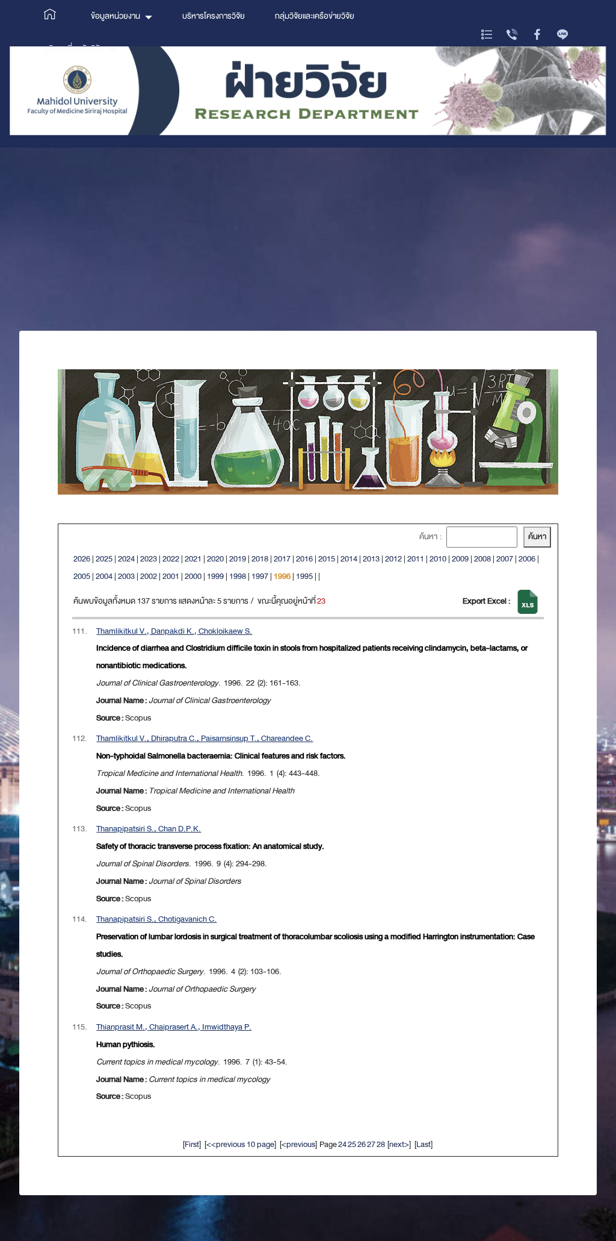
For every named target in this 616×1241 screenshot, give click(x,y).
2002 (148, 576)
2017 (282, 559)
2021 (193, 559)
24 (342, 1144)
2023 (148, 559)
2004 (104, 576)
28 (381, 1144)
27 (371, 1144)
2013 (371, 559)
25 (352, 1144)
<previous (298, 1144)
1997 (259, 576)
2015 (326, 559)
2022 (170, 559)
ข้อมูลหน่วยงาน (115, 16)
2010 (438, 559)
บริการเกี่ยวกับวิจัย (74, 48)
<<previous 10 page (240, 1144)
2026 (81, 559)
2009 (460, 559)
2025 (104, 559)
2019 (237, 559)
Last (423, 1144)
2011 (415, 559)
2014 (348, 559)
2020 (215, 559)
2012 (393, 559)
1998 (237, 576)
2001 (170, 576)
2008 (482, 559)
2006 (527, 559)
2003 (126, 576)
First (192, 1144)
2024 (126, 559)
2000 (193, 576)
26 (361, 1144)
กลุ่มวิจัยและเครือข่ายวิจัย (314, 16)
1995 (304, 576)
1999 (215, 576)
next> (399, 1144)
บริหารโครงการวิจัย (213, 16)
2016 (304, 559)
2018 (259, 559)
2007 (504, 559)
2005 (81, 576)
